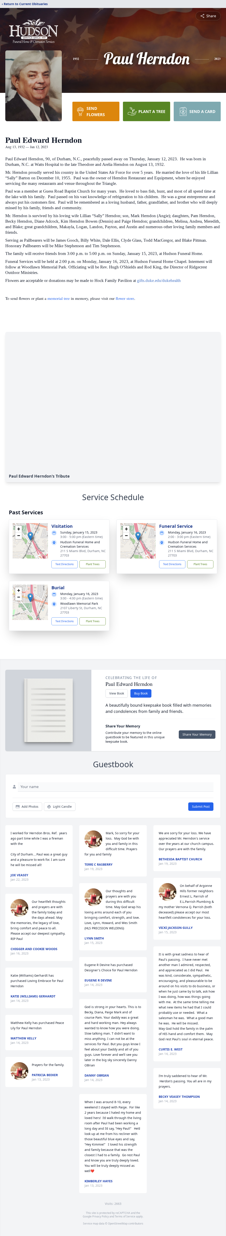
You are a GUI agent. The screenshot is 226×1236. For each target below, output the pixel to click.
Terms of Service (125, 1216)
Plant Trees (93, 564)
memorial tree (58, 298)
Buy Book (141, 693)
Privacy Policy (100, 1216)
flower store (125, 298)
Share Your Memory (197, 734)
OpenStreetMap (118, 1223)
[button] (30, 536)
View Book (116, 693)
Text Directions (64, 564)
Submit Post (201, 806)
